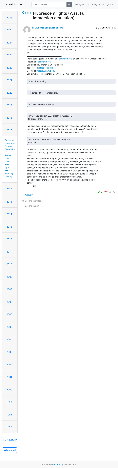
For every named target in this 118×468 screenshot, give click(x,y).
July (7, 158)
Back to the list (31, 206)
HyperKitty (58, 464)
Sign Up (109, 4)
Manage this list (82, 4)
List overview (10, 439)
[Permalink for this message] (114, 192)
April (7, 167)
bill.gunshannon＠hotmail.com (47, 27)
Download (11, 450)
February (9, 173)
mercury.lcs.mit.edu (45, 71)
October (9, 146)
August (8, 155)
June (7, 161)
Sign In (96, 4)
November (10, 143)
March (8, 170)
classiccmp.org (15, 4)
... (28, 77)
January (9, 176)
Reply (30, 195)
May (7, 164)
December (10, 140)
